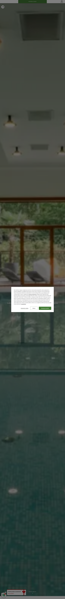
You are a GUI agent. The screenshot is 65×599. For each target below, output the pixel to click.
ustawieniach (23, 304)
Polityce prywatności (32, 294)
